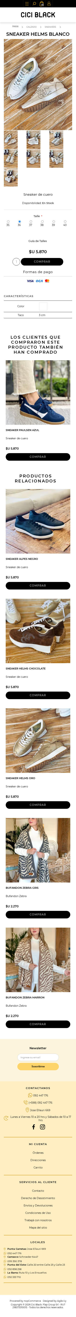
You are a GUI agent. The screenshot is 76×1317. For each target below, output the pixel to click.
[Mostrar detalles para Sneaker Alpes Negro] (38, 521)
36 (19, 225)
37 (30, 225)
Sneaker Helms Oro (20, 778)
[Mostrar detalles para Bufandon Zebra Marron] (38, 960)
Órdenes (38, 1152)
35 (7, 225)
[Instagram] (42, 1127)
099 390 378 (14, 1261)
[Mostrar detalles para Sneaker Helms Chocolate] (38, 631)
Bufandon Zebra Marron (25, 997)
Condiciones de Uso (38, 1213)
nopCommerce (32, 1300)
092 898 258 (14, 1269)
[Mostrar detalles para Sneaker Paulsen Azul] (38, 392)
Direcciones (38, 1160)
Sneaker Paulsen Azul (22, 430)
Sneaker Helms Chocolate (26, 668)
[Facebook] (33, 1127)
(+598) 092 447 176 (40, 1102)
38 (42, 225)
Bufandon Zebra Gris (22, 887)
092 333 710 (14, 1277)
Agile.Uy (61, 1300)
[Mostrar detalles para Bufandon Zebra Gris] (38, 850)
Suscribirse (38, 1066)
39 (53, 225)
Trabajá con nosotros (38, 1220)
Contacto (38, 1190)
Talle (37, 216)
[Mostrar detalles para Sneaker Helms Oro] (38, 740)
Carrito (38, 1167)
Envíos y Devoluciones (38, 1205)
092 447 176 (40, 1095)
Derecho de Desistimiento (38, 1198)
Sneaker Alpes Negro (22, 559)
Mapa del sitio (38, 1227)
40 (65, 225)
